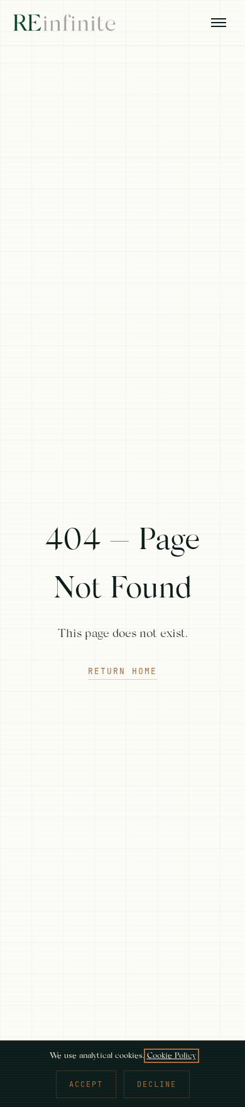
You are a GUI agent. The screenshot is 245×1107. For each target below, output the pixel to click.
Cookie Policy (171, 1056)
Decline (157, 1084)
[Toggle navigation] (218, 22)
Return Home (122, 671)
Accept (86, 1084)
